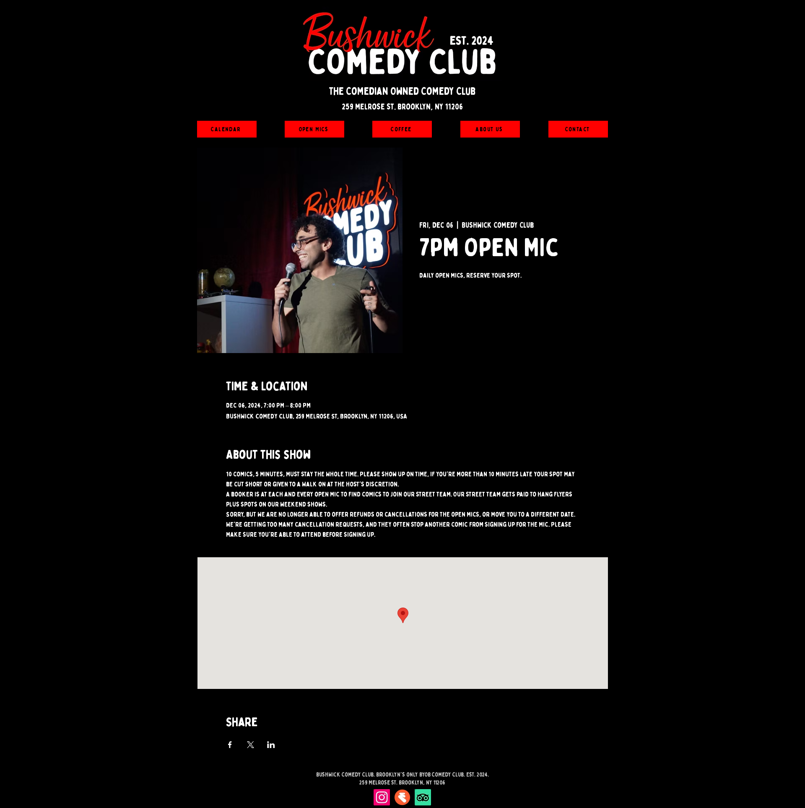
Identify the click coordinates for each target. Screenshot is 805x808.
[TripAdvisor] (423, 797)
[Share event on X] (250, 744)
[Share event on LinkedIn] (271, 744)
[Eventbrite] (402, 797)
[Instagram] (382, 797)
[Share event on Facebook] (230, 744)
